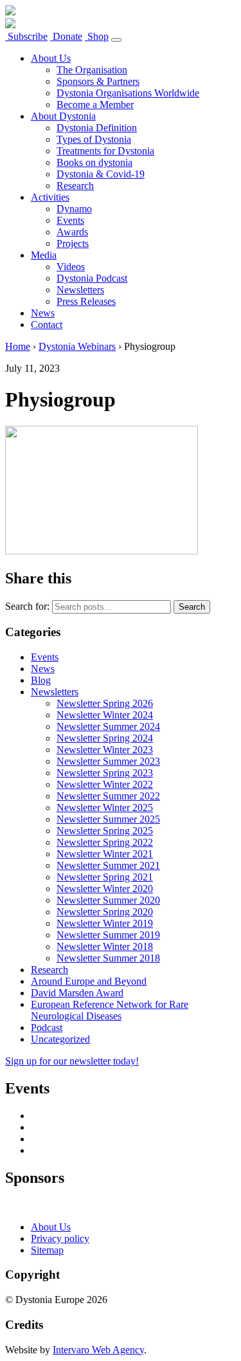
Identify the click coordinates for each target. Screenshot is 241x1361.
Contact (46, 324)
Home (17, 346)
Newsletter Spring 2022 (105, 842)
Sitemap (47, 1250)
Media (44, 255)
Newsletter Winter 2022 (105, 784)
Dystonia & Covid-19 (101, 174)
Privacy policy (60, 1238)
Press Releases (86, 301)
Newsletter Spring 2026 (105, 703)
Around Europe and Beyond (89, 981)
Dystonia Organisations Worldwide (128, 92)
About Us (51, 58)
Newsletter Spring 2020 (105, 911)
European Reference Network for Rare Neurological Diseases (109, 1010)
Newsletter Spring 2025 (105, 830)
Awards (72, 231)
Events (70, 220)
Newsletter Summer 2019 (108, 934)
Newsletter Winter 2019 (105, 923)
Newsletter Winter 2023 (105, 749)
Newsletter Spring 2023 (105, 772)
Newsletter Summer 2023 (108, 761)
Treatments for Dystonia (105, 150)
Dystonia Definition (97, 127)
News (43, 312)
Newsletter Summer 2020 (108, 900)
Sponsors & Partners (98, 81)
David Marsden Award (77, 992)
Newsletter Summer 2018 (108, 958)
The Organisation (92, 69)
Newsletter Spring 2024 (105, 738)
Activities (50, 197)
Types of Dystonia (94, 139)
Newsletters (80, 289)
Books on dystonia (94, 162)
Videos (71, 266)
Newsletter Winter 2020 (105, 888)
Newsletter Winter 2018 (105, 946)
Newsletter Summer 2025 (108, 819)
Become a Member (95, 104)
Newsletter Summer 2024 (108, 726)
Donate (66, 36)
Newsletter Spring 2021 (105, 877)
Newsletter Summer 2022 (108, 795)
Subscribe (26, 36)
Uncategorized (60, 1039)
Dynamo (74, 208)
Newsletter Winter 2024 (105, 714)
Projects (73, 243)
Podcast (46, 1027)
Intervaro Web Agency (98, 1349)
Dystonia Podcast (92, 278)
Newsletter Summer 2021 (108, 865)
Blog (41, 680)
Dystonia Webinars (77, 346)
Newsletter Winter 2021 (105, 853)
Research (75, 185)
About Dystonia (63, 116)
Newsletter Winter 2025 (105, 807)
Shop (97, 36)
